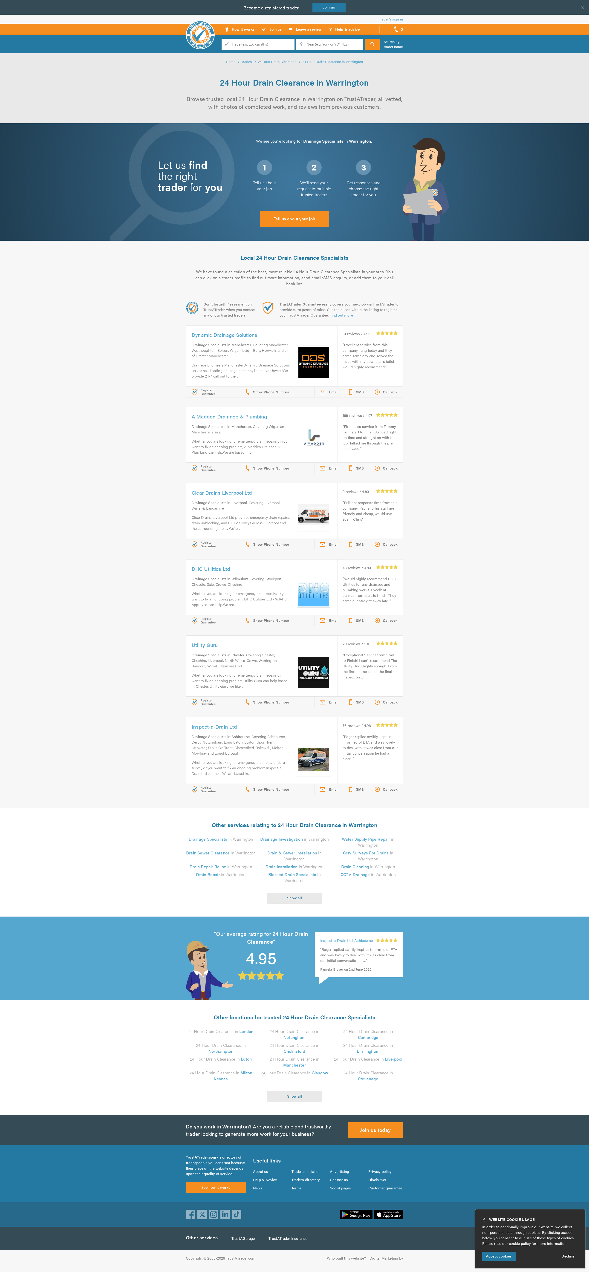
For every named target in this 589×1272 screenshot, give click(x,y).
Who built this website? (346, 1258)
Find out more (341, 315)
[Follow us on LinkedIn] (225, 1214)
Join (329, 7)
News (258, 1188)
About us (260, 1171)
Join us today (375, 1129)
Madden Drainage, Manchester (345, 940)
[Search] (372, 44)
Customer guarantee (385, 1188)
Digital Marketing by (386, 1258)
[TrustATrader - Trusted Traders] (200, 27)
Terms (297, 1188)
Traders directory (306, 1179)
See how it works (215, 1187)
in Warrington (221, 839)
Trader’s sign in (391, 19)
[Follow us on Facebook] (191, 1214)
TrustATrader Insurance (288, 1238)
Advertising (339, 1171)
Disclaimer (377, 1179)
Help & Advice (265, 1179)
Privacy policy (380, 1171)
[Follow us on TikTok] (237, 1214)
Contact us (339, 1179)
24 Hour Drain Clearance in (221, 1031)
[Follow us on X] (202, 1214)
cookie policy (520, 1243)
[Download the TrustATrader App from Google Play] (356, 1214)
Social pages (340, 1188)
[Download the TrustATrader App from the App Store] (388, 1214)
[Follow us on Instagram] (214, 1214)
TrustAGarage (243, 1238)
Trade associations (307, 1171)
